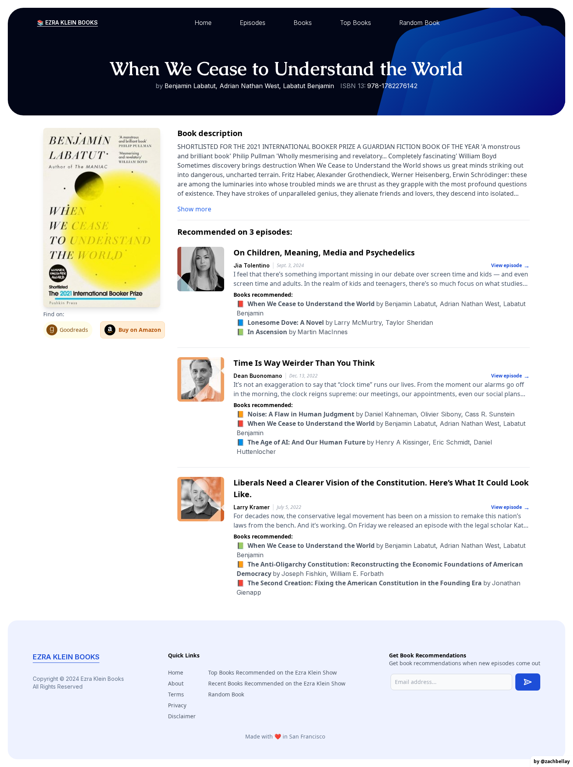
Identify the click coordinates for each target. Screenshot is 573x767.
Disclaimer (182, 716)
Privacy (177, 705)
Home (175, 672)
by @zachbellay (552, 761)
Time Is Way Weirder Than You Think (304, 363)
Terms (176, 694)
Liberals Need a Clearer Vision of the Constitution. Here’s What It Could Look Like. (381, 488)
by (335, 322)
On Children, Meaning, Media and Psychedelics (324, 252)
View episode (510, 265)
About (176, 683)
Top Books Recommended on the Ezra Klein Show (272, 672)
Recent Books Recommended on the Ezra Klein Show (276, 683)
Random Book (226, 694)
